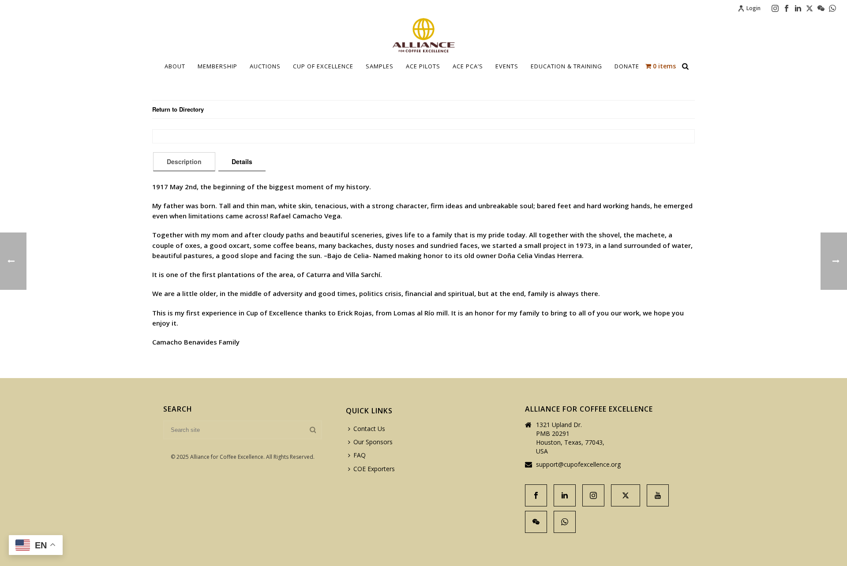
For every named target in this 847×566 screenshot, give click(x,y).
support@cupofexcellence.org (578, 465)
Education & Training (566, 66)
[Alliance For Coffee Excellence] (423, 35)
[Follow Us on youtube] (658, 495)
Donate (627, 66)
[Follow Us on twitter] (625, 495)
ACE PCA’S (468, 66)
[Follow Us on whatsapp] (565, 522)
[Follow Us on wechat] (536, 522)
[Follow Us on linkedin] (565, 495)
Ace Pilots (423, 66)
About (175, 66)
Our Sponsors (373, 442)
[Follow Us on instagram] (593, 495)
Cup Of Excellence (323, 66)
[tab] (184, 161)
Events (506, 66)
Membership (217, 66)
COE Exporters (374, 469)
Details (242, 161)
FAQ (359, 455)
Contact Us (369, 428)
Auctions (265, 66)
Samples (380, 66)
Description (184, 161)
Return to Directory (178, 109)
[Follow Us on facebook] (536, 495)
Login (753, 8)
